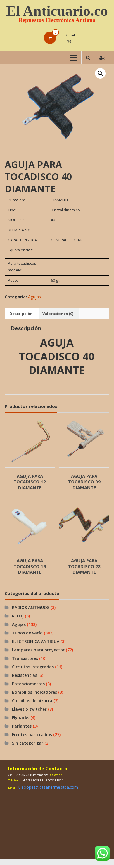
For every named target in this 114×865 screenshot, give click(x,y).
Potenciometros (28, 683)
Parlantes (22, 726)
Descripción (21, 313)
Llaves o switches (29, 709)
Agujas (34, 297)
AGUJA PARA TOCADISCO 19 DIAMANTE (29, 566)
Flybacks (20, 717)
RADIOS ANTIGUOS (30, 607)
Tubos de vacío (27, 633)
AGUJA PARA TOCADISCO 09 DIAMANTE (84, 481)
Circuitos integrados (33, 666)
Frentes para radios (32, 734)
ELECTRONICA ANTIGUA (35, 641)
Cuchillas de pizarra (32, 700)
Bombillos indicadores (34, 692)
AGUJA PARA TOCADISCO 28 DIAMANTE (84, 566)
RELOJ (18, 616)
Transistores (25, 658)
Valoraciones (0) (57, 313)
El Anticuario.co (57, 11)
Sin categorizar (27, 743)
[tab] (21, 313)
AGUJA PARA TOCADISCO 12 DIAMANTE (29, 481)
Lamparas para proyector (38, 650)
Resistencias (24, 675)
